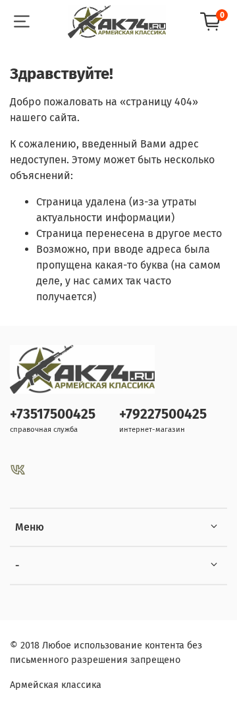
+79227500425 (163, 414)
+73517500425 (52, 414)
